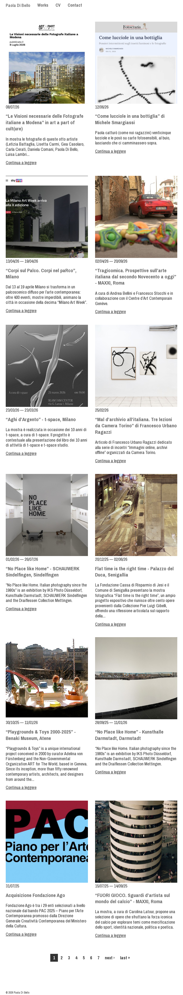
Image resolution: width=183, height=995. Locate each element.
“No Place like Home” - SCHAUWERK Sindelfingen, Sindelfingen (42, 571)
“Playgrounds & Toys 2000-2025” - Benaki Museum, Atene (41, 734)
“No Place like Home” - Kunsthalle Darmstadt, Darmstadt (129, 734)
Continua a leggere (21, 163)
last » (125, 958)
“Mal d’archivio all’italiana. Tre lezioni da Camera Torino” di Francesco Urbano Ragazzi (136, 425)
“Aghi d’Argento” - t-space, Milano (41, 419)
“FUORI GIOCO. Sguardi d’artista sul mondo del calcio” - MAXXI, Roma (132, 898)
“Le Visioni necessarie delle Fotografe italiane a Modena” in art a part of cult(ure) (44, 122)
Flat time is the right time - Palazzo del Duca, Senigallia (134, 571)
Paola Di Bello (18, 5)
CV (58, 5)
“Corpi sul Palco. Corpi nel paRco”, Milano (41, 273)
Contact (75, 5)
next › (110, 958)
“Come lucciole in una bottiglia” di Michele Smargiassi (130, 119)
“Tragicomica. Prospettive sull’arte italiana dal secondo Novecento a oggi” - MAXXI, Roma (135, 276)
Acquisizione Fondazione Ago (35, 895)
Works (42, 5)
